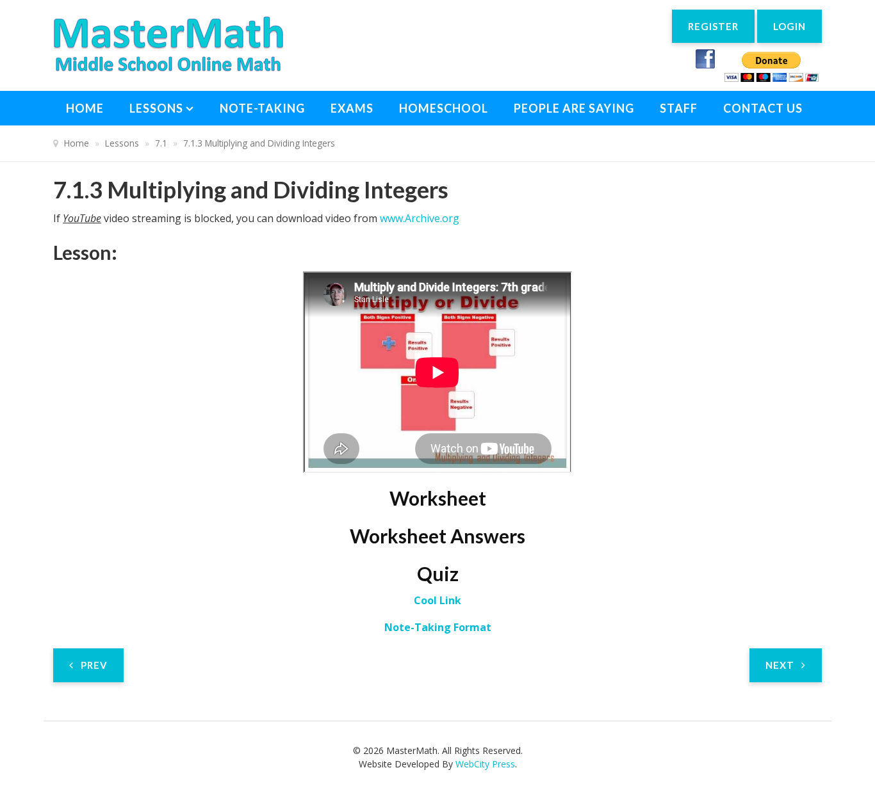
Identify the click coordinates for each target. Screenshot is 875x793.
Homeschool (443, 108)
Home (85, 108)
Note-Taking (262, 108)
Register (713, 26)
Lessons (156, 108)
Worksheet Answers (437, 535)
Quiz (438, 573)
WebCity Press (485, 764)
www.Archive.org (419, 218)
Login (789, 26)
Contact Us (763, 108)
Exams (352, 108)
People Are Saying (574, 108)
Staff (679, 108)
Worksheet (437, 497)
